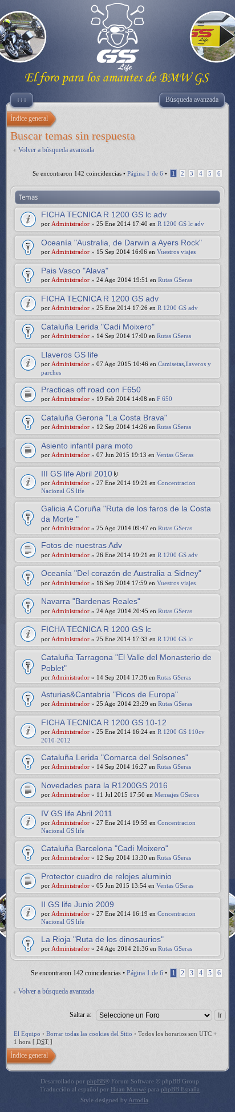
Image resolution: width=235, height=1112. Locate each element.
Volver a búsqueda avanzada (56, 150)
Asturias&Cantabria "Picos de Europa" (109, 694)
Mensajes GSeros (177, 794)
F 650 (164, 398)
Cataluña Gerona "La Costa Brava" (104, 417)
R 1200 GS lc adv (180, 223)
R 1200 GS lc (175, 639)
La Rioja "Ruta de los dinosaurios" (102, 939)
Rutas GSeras (175, 279)
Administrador (70, 223)
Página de (145, 173)
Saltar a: (80, 1015)
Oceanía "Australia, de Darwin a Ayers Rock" (121, 242)
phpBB (96, 1081)
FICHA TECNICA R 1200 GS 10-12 (104, 722)
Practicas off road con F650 (91, 389)
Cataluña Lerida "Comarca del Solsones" (114, 757)
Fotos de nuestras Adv (81, 545)
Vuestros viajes (176, 251)
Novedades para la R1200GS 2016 (104, 785)
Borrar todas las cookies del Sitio (89, 1033)
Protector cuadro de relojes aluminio (106, 876)
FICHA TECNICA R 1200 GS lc (96, 629)
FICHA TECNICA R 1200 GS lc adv (104, 214)
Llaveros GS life (69, 354)
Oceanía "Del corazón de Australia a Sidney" (121, 573)
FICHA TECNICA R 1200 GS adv (100, 298)
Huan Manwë (128, 1089)
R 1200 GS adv (177, 307)
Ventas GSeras (174, 454)
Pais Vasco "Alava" (74, 270)
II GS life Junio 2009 (77, 904)
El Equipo (27, 1033)
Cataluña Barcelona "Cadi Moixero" (104, 848)
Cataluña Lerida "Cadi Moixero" (98, 326)
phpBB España (180, 1089)
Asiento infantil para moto (87, 445)
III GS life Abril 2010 (76, 473)
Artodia (138, 1100)
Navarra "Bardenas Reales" (90, 601)
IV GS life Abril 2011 (76, 813)
